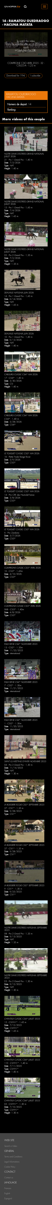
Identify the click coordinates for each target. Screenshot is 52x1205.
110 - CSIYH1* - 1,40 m (16, 1063)
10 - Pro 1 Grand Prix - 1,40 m (18, 337)
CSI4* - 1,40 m (11, 418)
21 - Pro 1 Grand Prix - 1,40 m (18, 159)
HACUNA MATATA (15, 97)
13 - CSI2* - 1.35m (13, 647)
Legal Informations (11, 1161)
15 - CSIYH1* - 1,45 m (15, 1022)
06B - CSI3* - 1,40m (14, 609)
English (7, 1193)
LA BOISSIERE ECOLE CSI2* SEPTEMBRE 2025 (24, 804)
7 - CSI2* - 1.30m (12, 685)
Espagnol (8, 1198)
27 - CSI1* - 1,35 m (13, 808)
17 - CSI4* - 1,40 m (13, 377)
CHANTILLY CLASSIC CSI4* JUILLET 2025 (22, 1018)
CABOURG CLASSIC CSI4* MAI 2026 (21, 374)
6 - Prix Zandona (11, 532)
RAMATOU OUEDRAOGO (21, 94)
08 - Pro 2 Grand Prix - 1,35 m (18, 933)
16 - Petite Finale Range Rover (17, 456)
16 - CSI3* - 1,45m (13, 571)
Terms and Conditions (13, 1156)
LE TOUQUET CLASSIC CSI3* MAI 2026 (21, 453)
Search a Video (10, 1146)
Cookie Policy (9, 1166)
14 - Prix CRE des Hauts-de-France (19, 494)
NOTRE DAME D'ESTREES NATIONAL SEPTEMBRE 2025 (25, 929)
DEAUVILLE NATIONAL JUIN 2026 (19, 292)
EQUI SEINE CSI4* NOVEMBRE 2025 (20, 644)
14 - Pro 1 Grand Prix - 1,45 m (18, 296)
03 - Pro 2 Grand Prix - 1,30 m (18, 981)
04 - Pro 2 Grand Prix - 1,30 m (18, 764)
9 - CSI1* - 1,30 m (13, 888)
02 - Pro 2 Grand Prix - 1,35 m (18, 255)
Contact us (8, 1177)
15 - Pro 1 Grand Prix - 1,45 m (18, 207)
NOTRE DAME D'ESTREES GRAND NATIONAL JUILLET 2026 (24, 203)
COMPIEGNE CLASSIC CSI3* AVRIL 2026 (22, 567)
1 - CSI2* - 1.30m (12, 723)
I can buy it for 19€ (26, 50)
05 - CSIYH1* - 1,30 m (15, 1104)
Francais (7, 1188)
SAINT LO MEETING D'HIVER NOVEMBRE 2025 (25, 761)
